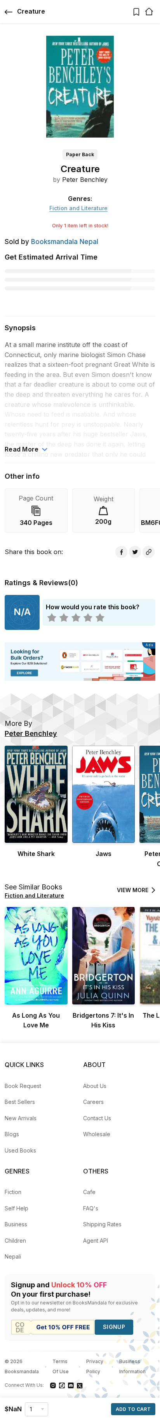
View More (132, 890)
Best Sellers (20, 1101)
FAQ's (90, 1208)
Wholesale (96, 1134)
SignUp (114, 1326)
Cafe (89, 1192)
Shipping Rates (102, 1224)
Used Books (20, 1150)
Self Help (16, 1208)
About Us (94, 1086)
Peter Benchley (85, 179)
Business (16, 1224)
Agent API (95, 1240)
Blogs (12, 1134)
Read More (22, 449)
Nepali (13, 1256)
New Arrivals (21, 1118)
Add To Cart (133, 1409)
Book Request (23, 1086)
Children (15, 1240)
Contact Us (97, 1118)
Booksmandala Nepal (64, 242)
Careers (93, 1101)
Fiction (13, 1192)
